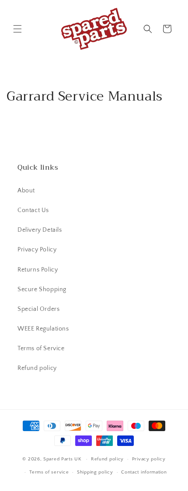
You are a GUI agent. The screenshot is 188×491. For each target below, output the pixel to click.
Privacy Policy (36, 249)
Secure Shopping (41, 289)
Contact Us (33, 210)
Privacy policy (149, 459)
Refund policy (37, 368)
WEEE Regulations (43, 328)
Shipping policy (95, 472)
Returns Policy (37, 269)
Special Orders (38, 309)
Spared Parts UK (62, 459)
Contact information (144, 472)
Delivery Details (39, 229)
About (26, 190)
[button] (17, 28)
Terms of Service (41, 348)
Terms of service (49, 472)
